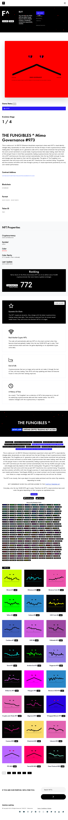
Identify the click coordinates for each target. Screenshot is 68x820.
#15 (50, 524)
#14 (36, 507)
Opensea (41, 498)
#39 (41, 521)
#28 (42, 504)
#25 (13, 504)
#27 (13, 507)
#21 (35, 509)
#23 (28, 509)
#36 (13, 556)
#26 (13, 509)
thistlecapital (29, 498)
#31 (20, 526)
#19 (41, 528)
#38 (50, 553)
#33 (57, 504)
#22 (20, 504)
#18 (27, 504)
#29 (13, 513)
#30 (5, 504)
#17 (35, 517)
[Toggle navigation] (55, 3)
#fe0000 (4, 250)
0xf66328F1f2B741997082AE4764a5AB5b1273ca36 (18, 175)
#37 (6, 509)
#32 (12, 515)
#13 (50, 532)
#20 (35, 513)
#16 (28, 517)
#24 (50, 504)
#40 (21, 509)
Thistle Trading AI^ (52, 484)
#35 (6, 526)
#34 (49, 543)
